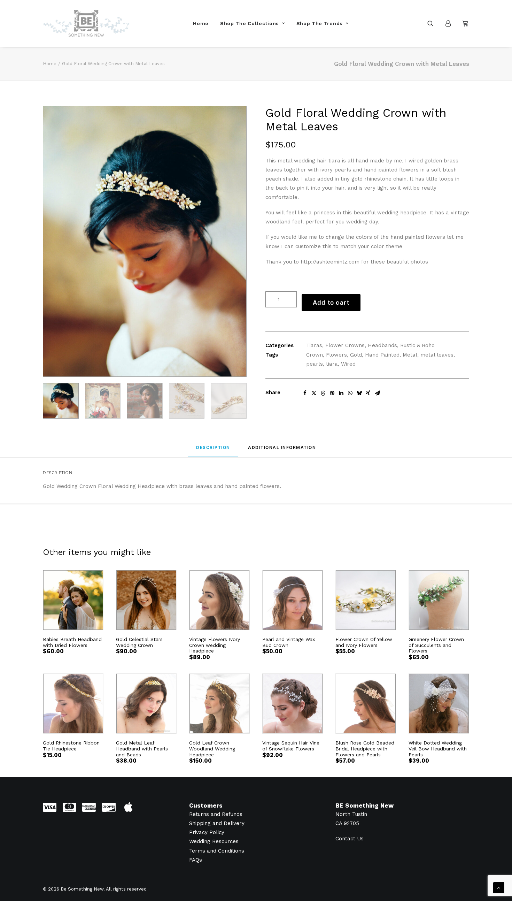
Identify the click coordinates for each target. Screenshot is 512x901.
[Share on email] (377, 393)
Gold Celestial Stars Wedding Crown (139, 642)
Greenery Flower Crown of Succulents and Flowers (436, 645)
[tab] (282, 450)
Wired (348, 364)
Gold (356, 355)
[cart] (464, 23)
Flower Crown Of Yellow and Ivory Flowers (363, 642)
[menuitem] (201, 23)
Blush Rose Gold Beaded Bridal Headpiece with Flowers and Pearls (364, 748)
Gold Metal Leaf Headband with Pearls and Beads (142, 748)
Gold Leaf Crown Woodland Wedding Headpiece (212, 748)
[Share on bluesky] (359, 393)
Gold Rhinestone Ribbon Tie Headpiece (71, 745)
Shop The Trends (319, 23)
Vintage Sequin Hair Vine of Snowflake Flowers (290, 745)
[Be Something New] (86, 23)
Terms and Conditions (216, 851)
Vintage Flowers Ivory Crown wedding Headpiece (214, 645)
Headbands (382, 345)
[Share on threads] (323, 393)
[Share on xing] (368, 393)
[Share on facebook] (305, 393)
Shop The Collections (249, 23)
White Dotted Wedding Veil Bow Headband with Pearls (438, 748)
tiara (332, 364)
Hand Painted (382, 355)
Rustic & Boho (417, 345)
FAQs (195, 860)
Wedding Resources (214, 841)
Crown (314, 355)
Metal (410, 355)
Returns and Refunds (215, 814)
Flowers (336, 355)
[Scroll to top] (498, 887)
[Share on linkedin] (341, 393)
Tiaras (314, 345)
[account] (451, 23)
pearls (314, 364)
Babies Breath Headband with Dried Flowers (72, 642)
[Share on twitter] (314, 393)
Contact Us (349, 838)
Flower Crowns (345, 345)
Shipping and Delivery (217, 823)
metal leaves (436, 355)
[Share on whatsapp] (350, 393)
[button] (434, 23)
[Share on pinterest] (332, 393)
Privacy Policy (206, 832)
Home (201, 23)
